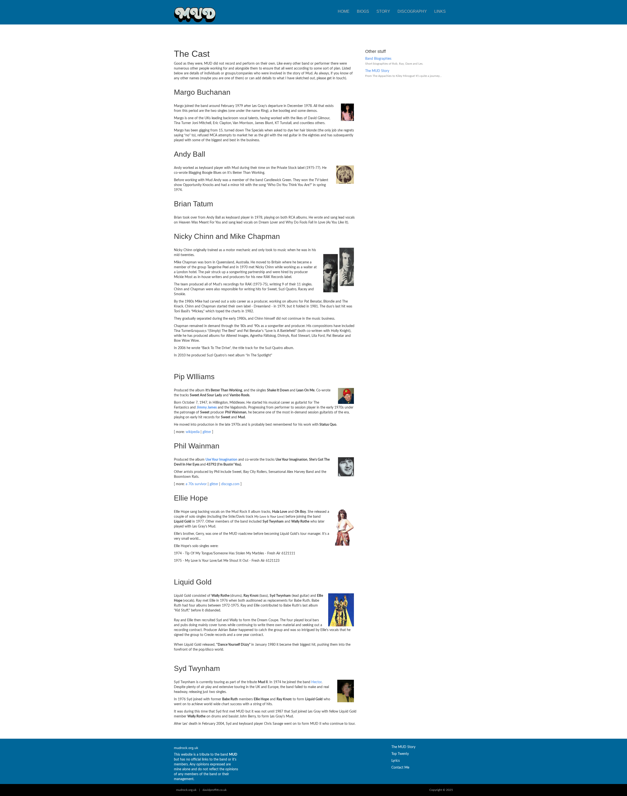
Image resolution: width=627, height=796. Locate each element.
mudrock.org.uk (186, 789)
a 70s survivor (196, 484)
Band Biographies (378, 58)
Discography (412, 11)
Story (383, 11)
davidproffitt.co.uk (215, 789)
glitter (207, 432)
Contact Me (400, 767)
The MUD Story (377, 71)
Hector (316, 682)
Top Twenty (400, 754)
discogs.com (230, 484)
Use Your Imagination (221, 459)
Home (344, 11)
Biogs (363, 11)
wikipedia (193, 432)
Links (440, 11)
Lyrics (395, 760)
